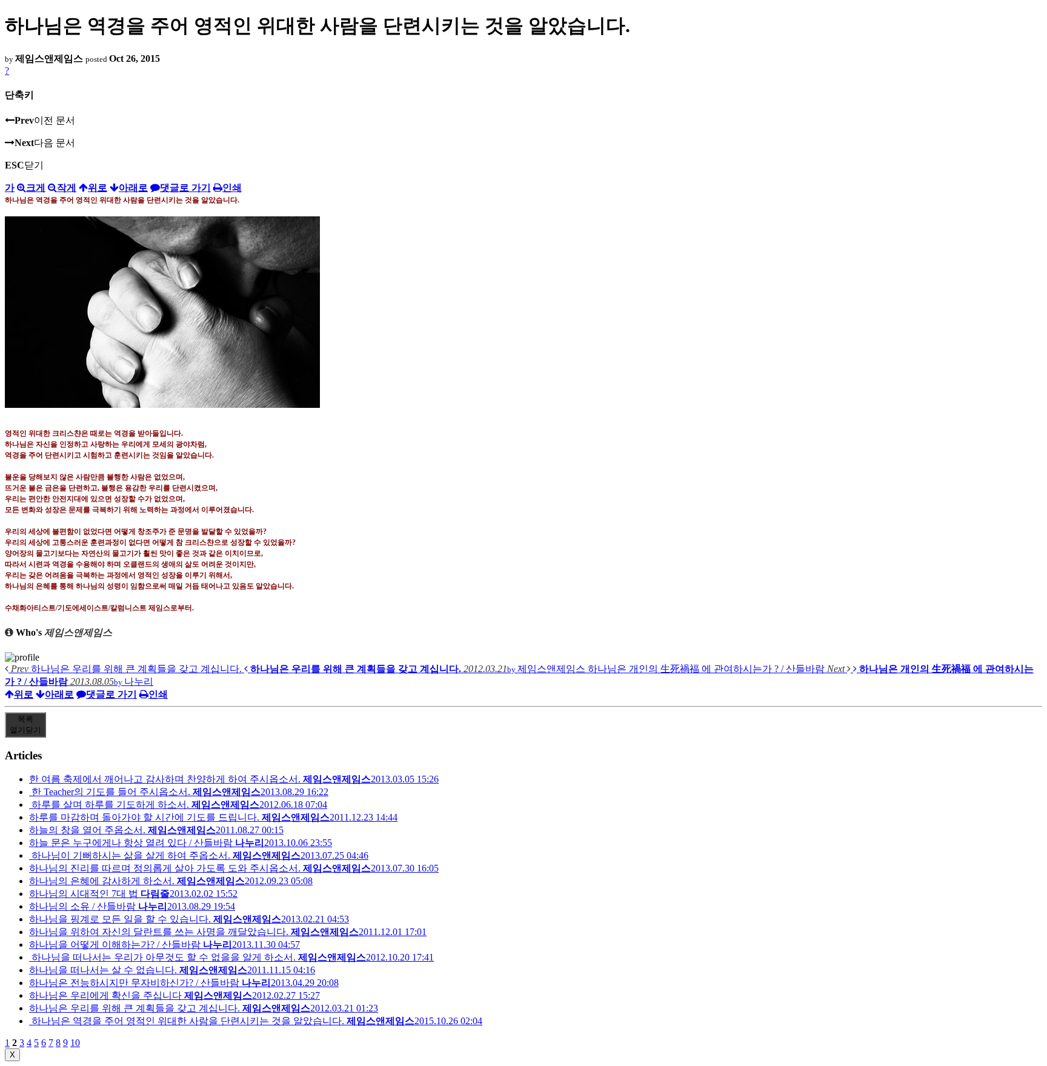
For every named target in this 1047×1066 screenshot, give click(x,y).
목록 (25, 725)
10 (75, 1043)
